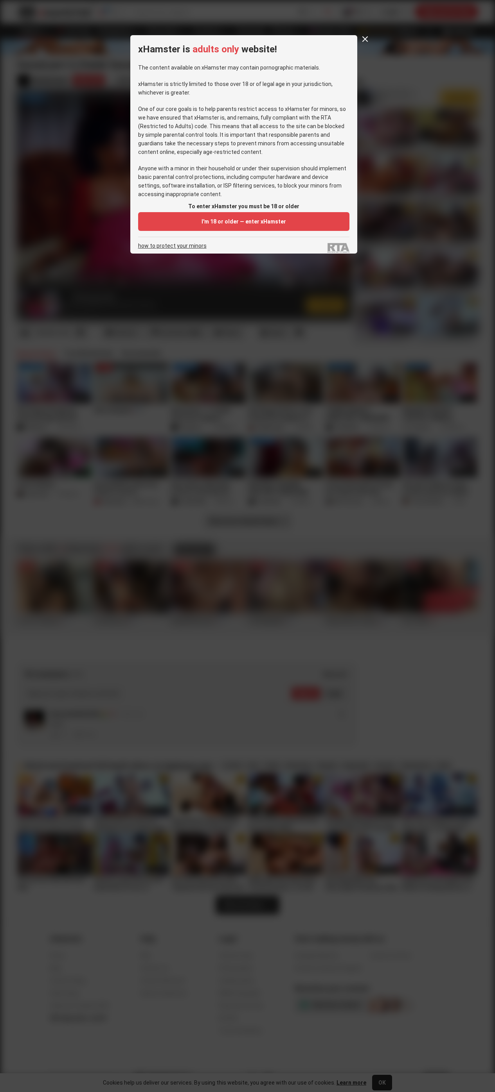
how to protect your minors (172, 246)
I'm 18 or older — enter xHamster (244, 221)
